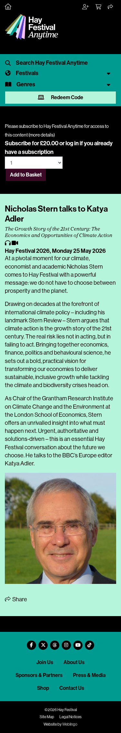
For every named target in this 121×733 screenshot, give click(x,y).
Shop (43, 688)
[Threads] (55, 642)
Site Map (47, 717)
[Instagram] (66, 642)
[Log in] (86, 7)
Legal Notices (70, 717)
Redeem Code (66, 97)
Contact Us (71, 688)
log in (72, 143)
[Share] (110, 7)
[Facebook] (31, 642)
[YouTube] (78, 642)
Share (19, 599)
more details (42, 135)
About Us (74, 662)
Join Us (44, 662)
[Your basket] (99, 7)
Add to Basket (26, 175)
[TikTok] (90, 642)
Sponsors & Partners (39, 675)
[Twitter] (43, 642)
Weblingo (69, 724)
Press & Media (89, 675)
